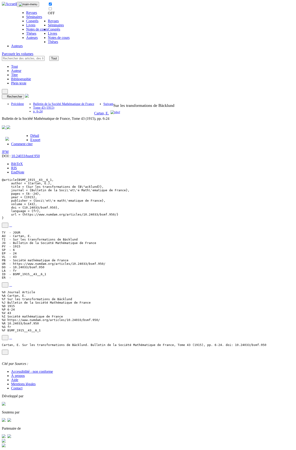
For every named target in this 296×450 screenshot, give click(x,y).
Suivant (108, 104)
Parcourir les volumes (17, 54)
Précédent (17, 104)
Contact (16, 388)
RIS (14, 168)
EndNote (17, 172)
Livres (30, 25)
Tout (54, 58)
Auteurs (32, 38)
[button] (47, 58)
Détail (34, 136)
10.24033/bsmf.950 (25, 156)
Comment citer (22, 144)
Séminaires (34, 17)
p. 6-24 (38, 111)
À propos (18, 376)
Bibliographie (21, 79)
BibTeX (17, 164)
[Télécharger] (10, 225)
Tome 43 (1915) (43, 107)
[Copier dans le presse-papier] (5, 225)
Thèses (31, 33)
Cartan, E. (101, 113)
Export (35, 140)
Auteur (16, 71)
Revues (31, 13)
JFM (5, 152)
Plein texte (18, 83)
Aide (14, 380)
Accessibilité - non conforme (32, 371)
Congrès (32, 21)
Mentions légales (23, 384)
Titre (14, 75)
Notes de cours (37, 29)
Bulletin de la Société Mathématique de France (63, 104)
